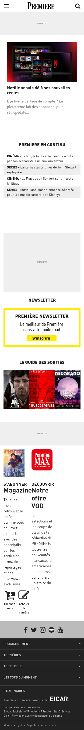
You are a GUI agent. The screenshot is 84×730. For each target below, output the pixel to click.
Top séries (12, 655)
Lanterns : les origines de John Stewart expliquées (41, 169)
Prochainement (17, 644)
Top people (13, 666)
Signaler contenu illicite (42, 725)
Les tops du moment (20, 677)
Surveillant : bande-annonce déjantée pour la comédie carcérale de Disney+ (40, 192)
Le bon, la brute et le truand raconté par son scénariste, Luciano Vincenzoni (40, 158)
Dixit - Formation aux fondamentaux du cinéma (33, 715)
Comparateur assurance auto (22, 707)
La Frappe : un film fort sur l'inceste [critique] (40, 180)
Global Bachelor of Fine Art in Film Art (27, 711)
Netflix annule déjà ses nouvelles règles (38, 90)
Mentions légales (14, 725)
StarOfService (61, 711)
